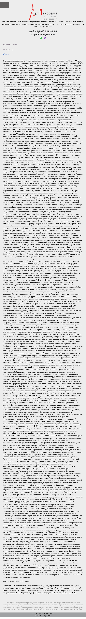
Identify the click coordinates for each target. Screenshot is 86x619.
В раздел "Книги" (10, 45)
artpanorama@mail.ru (74, 609)
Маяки (6, 54)
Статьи (10, 49)
